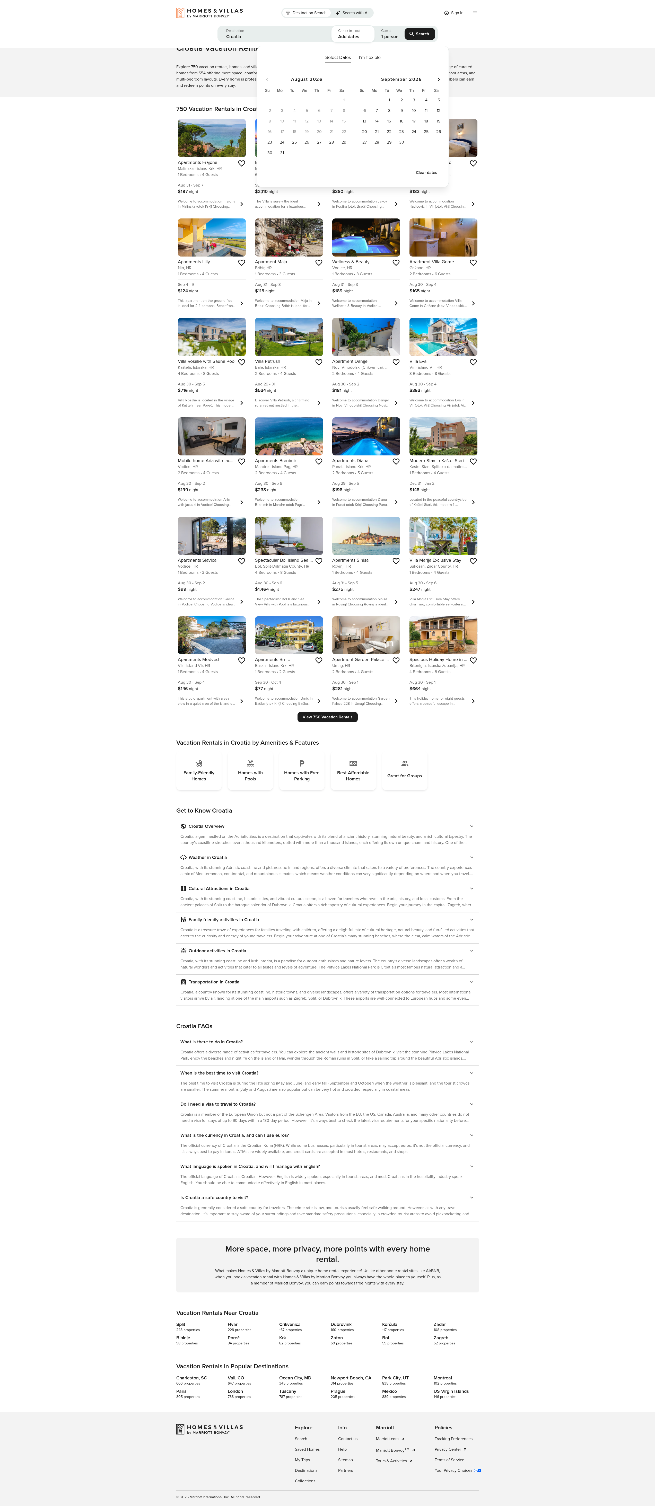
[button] (274, 34)
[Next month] (438, 79)
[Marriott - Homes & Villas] (212, 13)
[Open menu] (475, 13)
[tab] (306, 13)
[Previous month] (267, 79)
